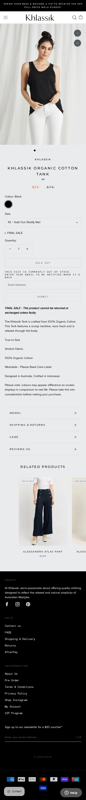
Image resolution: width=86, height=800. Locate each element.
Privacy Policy (16, 693)
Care (14, 436)
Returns (10, 645)
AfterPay (11, 652)
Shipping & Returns (27, 424)
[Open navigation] (6, 17)
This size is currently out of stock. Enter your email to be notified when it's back (42, 275)
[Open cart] (80, 17)
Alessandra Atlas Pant (43, 551)
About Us (11, 674)
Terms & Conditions (19, 687)
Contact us (13, 626)
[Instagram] (17, 604)
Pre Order (12, 680)
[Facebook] (7, 604)
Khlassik (43, 159)
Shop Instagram (16, 700)
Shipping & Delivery (20, 639)
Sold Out (42, 262)
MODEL (15, 412)
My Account (13, 707)
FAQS (8, 632)
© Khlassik (43, 756)
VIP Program (13, 713)
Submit (43, 296)
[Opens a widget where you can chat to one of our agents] (71, 793)
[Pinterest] (28, 604)
